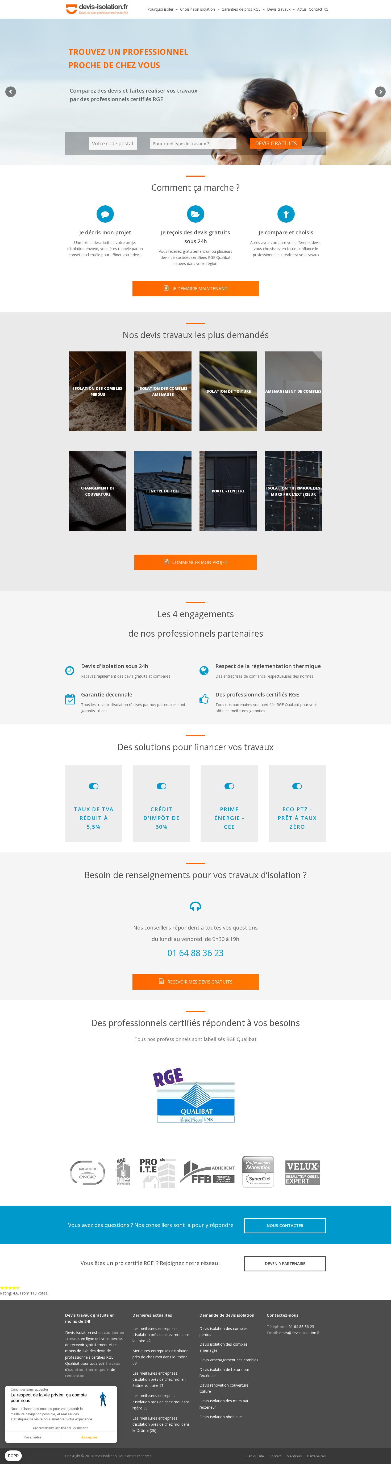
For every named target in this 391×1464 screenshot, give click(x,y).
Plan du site (255, 1456)
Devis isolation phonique (220, 1416)
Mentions (294, 1456)
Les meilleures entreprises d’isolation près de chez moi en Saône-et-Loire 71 (159, 1379)
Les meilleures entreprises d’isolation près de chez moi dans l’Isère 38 (161, 1401)
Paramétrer (33, 1437)
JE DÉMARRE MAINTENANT (200, 289)
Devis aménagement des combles (228, 1359)
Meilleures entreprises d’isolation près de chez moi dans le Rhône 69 (160, 1357)
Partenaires (316, 1456)
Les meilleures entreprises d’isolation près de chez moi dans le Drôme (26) (161, 1424)
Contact (275, 1456)
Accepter (89, 1437)
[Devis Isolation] (97, 8)
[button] (13, 1456)
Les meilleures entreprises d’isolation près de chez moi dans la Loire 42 (161, 1334)
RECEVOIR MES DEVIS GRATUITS (199, 982)
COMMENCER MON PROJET (199, 562)
